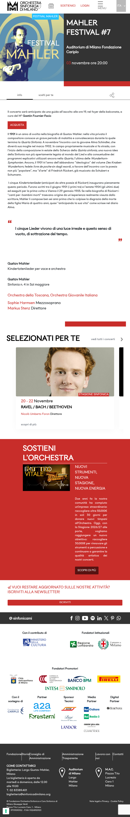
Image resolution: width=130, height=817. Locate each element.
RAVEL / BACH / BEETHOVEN (46, 407)
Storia (25, 754)
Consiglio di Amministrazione (40, 756)
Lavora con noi (103, 756)
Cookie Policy (117, 801)
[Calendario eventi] (51, 5)
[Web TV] (38, 6)
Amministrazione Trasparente (72, 756)
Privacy (105, 801)
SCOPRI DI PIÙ (87, 570)
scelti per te (46, 95)
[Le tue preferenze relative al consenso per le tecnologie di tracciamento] (6, 811)
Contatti (118, 754)
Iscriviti (65, 602)
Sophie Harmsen (21, 303)
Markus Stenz (19, 308)
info (19, 95)
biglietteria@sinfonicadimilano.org (28, 794)
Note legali (95, 801)
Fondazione (14, 754)
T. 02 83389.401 (17, 790)
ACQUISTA (17, 125)
